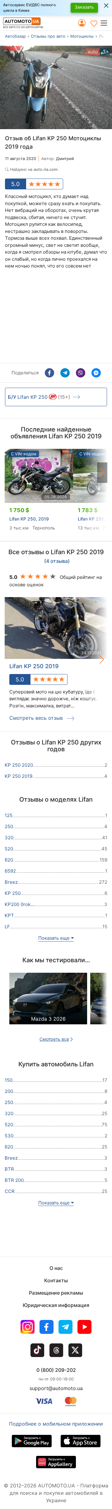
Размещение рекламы (56, 1293)
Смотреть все (54, 1039)
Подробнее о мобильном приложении (56, 1424)
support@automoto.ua (56, 1388)
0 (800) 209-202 (56, 1370)
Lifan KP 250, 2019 (29, 518)
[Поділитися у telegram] (65, 372)
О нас (56, 1268)
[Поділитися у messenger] (96, 372)
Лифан (105, 36)
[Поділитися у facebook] (49, 372)
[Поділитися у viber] (80, 372)
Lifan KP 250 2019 (33, 666)
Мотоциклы (82, 36)
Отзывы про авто (48, 36)
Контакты (56, 1280)
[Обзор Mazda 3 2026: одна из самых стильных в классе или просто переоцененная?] (48, 1003)
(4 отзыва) (57, 561)
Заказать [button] (84, 7)
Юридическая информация (56, 1305)
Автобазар (15, 36)
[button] (106, 23)
